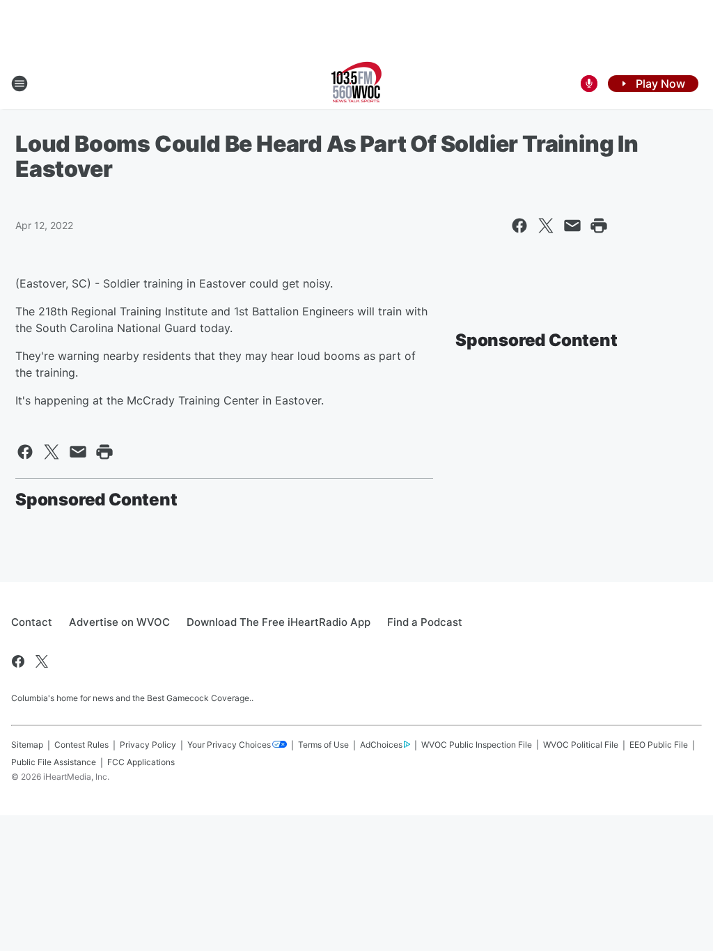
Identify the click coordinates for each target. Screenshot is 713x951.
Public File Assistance (53, 762)
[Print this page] (599, 225)
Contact (31, 622)
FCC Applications (141, 762)
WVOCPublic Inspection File (476, 744)
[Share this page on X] (546, 225)
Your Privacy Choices (229, 744)
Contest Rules (81, 744)
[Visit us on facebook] (18, 661)
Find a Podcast (424, 622)
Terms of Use (323, 744)
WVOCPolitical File (580, 744)
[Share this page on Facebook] (519, 225)
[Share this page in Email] (572, 225)
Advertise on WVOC (119, 622)
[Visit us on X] (41, 661)
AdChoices (381, 744)
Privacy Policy (148, 744)
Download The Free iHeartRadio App (278, 622)
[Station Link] (356, 83)
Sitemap (27, 744)
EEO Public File (658, 744)
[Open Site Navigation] (19, 83)
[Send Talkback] (589, 83)
